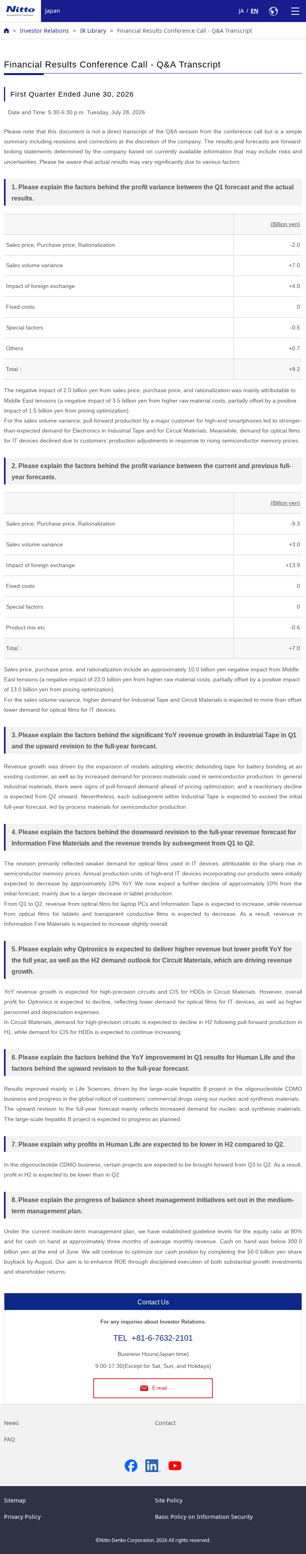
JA (241, 10)
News (11, 1423)
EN (254, 10)
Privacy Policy (22, 1516)
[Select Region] (273, 11)
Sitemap (15, 1500)
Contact (165, 1423)
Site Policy (168, 1500)
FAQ (9, 1439)
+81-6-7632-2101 (162, 1338)
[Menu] (295, 11)
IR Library (93, 30)
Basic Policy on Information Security (204, 1516)
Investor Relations (44, 30)
